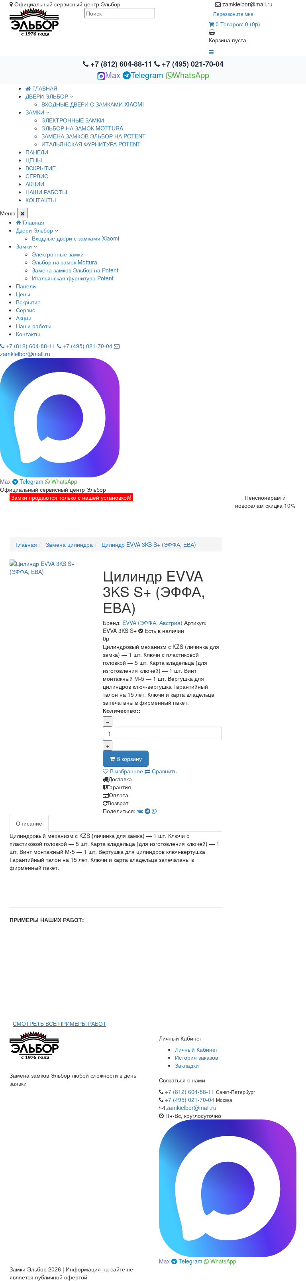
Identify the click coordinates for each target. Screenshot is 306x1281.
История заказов (196, 1057)
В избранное (125, 771)
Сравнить (163, 771)
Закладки (187, 1065)
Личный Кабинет (196, 1049)
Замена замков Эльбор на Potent (93, 136)
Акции (23, 318)
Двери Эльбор (34, 230)
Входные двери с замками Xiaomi (92, 104)
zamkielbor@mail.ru (191, 1108)
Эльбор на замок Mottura (82, 128)
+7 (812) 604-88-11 (121, 64)
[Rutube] (285, 4)
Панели (26, 286)
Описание (29, 823)
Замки (24, 246)
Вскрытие (28, 302)
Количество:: (122, 710)
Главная (44, 88)
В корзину (128, 759)
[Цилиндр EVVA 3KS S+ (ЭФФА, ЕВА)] (50, 567)
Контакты (28, 334)
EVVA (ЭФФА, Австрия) (152, 623)
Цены (23, 294)
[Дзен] (277, 4)
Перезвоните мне (233, 13)
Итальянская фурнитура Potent (91, 144)
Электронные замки (72, 120)
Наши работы (33, 326)
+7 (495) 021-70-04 (192, 64)
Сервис (25, 310)
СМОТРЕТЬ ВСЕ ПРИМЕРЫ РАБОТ (59, 1023)
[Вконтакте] (293, 4)
